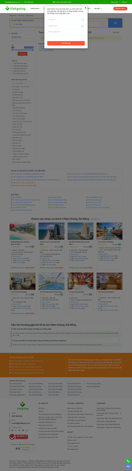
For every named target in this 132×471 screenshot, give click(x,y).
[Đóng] (85, 8)
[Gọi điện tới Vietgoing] (128, 461)
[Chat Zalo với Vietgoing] (128, 466)
